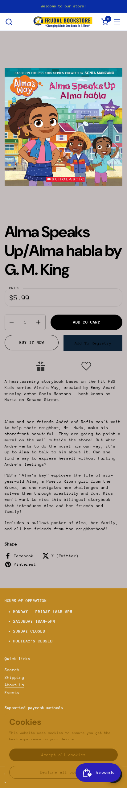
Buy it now (31, 342)
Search (12, 669)
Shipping (14, 677)
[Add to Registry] (41, 366)
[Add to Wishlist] (86, 366)
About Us (14, 685)
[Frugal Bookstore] (63, 22)
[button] (9, 22)
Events (12, 692)
